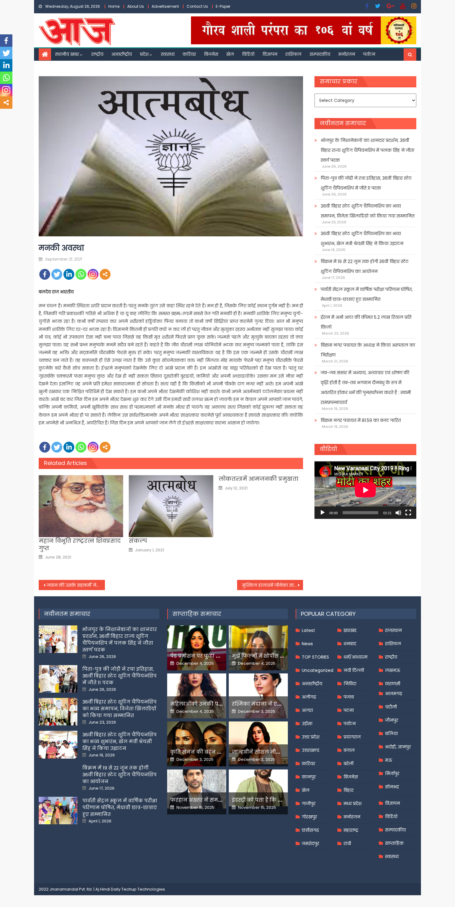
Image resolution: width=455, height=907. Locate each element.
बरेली (348, 763)
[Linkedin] (68, 274)
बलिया (391, 733)
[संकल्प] (171, 506)
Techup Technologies (143, 889)
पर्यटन (369, 54)
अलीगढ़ (309, 697)
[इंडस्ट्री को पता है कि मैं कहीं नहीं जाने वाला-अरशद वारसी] (258, 787)
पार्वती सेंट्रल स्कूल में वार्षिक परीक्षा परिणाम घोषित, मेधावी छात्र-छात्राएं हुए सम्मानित (367, 294)
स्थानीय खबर (67, 54)
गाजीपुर (308, 803)
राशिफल (293, 54)
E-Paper (223, 6)
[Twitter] (56, 274)
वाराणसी (392, 684)
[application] (365, 490)
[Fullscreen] (408, 513)
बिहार (348, 790)
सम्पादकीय (320, 54)
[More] (105, 274)
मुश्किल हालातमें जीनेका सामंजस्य (272, 585)
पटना (349, 710)
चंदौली (391, 707)
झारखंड (350, 630)
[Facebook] (44, 274)
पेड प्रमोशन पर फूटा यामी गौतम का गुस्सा (217, 655)
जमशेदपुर (310, 843)
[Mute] (398, 513)
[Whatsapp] (81, 274)
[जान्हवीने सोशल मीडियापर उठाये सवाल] (258, 742)
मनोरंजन (346, 54)
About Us (135, 6)
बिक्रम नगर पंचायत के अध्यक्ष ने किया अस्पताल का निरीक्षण (368, 350)
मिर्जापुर (392, 773)
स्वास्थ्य (168, 54)
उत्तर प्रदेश (310, 737)
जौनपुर (391, 720)
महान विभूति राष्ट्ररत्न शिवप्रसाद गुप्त (80, 544)
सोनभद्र (392, 787)
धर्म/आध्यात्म (355, 657)
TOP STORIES (315, 657)
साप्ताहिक (394, 843)
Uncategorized (317, 670)
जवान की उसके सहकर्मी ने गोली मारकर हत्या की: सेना (76, 585)
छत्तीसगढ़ (310, 830)
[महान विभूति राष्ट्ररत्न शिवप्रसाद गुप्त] (81, 506)
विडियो (248, 54)
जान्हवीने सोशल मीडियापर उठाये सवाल (277, 752)
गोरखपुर (309, 817)
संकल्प (138, 540)
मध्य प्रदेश (353, 803)
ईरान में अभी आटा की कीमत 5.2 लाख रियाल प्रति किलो (366, 322)
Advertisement (165, 6)
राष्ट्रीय (97, 54)
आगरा (307, 710)
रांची (347, 843)
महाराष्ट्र (351, 830)
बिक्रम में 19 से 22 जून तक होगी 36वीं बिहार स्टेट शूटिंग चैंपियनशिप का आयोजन (365, 266)
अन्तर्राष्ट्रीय (121, 54)
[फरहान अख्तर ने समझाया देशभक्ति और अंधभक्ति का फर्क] (196, 788)
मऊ (388, 760)
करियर (189, 54)
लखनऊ (392, 670)
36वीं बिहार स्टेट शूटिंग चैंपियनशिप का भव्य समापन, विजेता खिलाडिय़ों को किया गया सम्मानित (367, 211)
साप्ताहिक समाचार (196, 614)
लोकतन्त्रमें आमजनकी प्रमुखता (258, 478)
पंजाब (349, 697)
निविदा (350, 684)
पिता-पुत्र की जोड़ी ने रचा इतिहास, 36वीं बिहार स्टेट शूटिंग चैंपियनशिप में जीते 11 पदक (366, 183)
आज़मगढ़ (393, 693)
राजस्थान (393, 630)
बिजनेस (211, 54)
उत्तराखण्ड (310, 750)
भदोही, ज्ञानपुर (398, 747)
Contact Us (197, 6)
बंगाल (349, 750)
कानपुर (309, 777)
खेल (230, 54)
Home (113, 6)
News (307, 644)
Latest (308, 630)
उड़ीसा (307, 724)
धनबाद (350, 644)
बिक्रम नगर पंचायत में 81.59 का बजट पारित (361, 420)
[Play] (322, 513)
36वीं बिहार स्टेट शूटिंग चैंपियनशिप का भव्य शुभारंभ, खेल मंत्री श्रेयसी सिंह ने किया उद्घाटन (362, 238)
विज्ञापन (269, 54)
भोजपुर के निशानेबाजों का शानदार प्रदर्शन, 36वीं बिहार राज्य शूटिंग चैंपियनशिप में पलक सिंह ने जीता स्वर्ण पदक (367, 150)
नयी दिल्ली (354, 670)
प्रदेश (144, 54)
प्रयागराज (352, 737)
